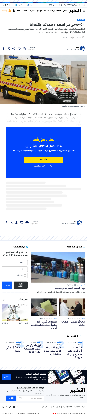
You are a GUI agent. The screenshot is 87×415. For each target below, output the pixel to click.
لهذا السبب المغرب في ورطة (70, 288)
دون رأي (20, 275)
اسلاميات (32, 11)
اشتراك (43, 160)
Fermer (84, 11)
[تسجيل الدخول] (13, 10)
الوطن (65, 11)
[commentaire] (19, 48)
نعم (21, 262)
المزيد (3, 300)
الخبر (77, 47)
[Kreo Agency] (54, 414)
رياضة (52, 11)
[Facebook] (17, 407)
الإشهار (58, 407)
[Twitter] (6, 407)
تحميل (6, 377)
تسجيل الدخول (39, 166)
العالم (46, 11)
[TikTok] (10, 407)
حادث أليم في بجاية (13, 349)
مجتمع (39, 11)
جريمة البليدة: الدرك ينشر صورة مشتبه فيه (52, 351)
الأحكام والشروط (67, 407)
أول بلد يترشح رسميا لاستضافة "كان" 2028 (32, 349)
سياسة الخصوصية (79, 407)
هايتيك (24, 11)
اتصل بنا (51, 407)
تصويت (7, 285)
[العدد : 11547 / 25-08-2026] (15, 312)
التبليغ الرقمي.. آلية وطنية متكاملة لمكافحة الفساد (44, 325)
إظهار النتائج (20, 285)
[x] (9, 48)
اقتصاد (58, 11)
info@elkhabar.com (32, 414)
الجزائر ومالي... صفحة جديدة (73, 323)
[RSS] (3, 407)
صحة (18, 11)
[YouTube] (14, 407)
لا (22, 269)
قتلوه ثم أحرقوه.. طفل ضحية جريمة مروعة (74, 352)
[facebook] (13, 48)
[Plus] (3, 48)
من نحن (44, 407)
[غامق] (31, 5)
